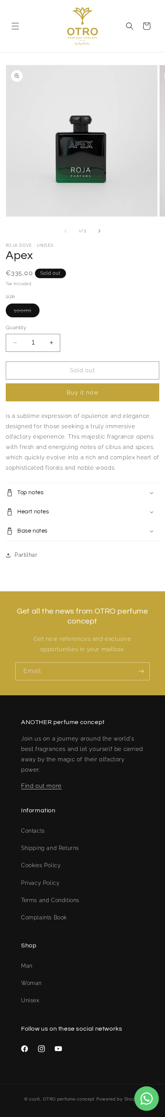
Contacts (33, 831)
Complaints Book (44, 917)
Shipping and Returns (50, 848)
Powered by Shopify (118, 1099)
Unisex (30, 1000)
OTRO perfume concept (69, 1099)
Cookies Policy (41, 865)
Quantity (16, 327)
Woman (31, 983)
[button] (15, 26)
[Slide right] (99, 231)
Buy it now (83, 392)
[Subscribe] (140, 671)
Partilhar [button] (26, 555)
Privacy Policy (40, 883)
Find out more (41, 785)
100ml (27, 312)
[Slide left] (65, 231)
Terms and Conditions (50, 900)
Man (27, 966)
